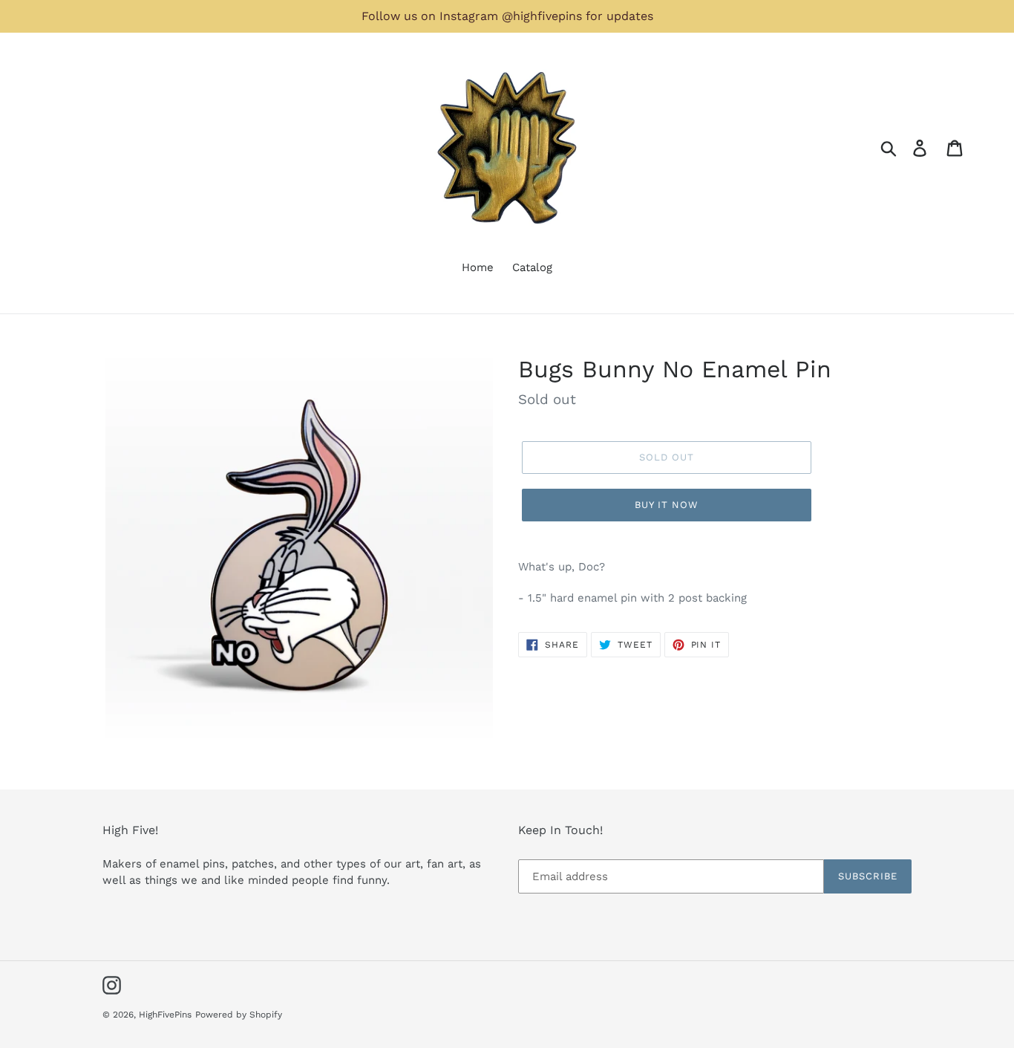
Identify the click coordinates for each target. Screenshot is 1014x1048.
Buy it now (667, 504)
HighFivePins (165, 1014)
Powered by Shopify (238, 1014)
